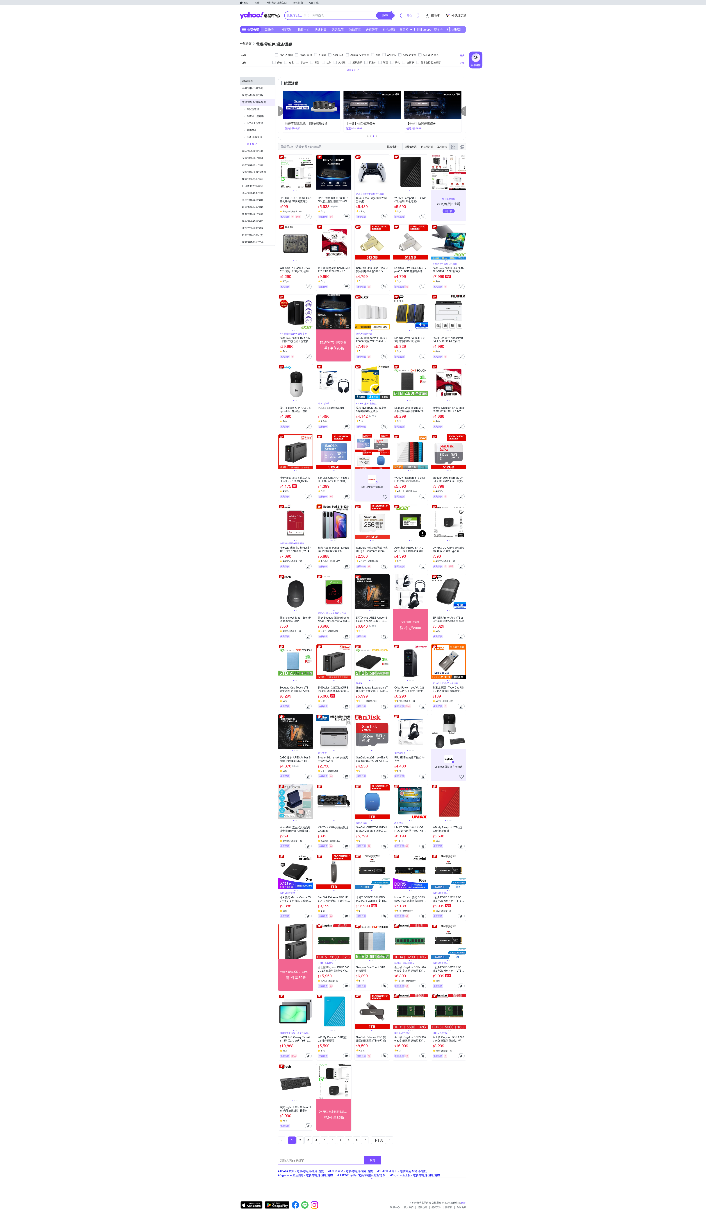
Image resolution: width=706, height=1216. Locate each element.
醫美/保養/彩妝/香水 (252, 179)
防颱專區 (355, 29)
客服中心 (395, 1207)
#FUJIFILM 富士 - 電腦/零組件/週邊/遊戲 (402, 1171)
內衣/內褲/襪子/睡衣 (252, 165)
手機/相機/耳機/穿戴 (252, 88)
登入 (409, 15)
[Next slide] (310, 172)
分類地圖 (461, 1207)
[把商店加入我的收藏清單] (385, 497)
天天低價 (338, 29)
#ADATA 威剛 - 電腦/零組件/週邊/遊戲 (301, 1171)
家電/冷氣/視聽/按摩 (252, 95)
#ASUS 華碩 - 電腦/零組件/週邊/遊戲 (350, 1171)
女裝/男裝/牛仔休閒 (252, 158)
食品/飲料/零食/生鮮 (252, 193)
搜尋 (372, 1160)
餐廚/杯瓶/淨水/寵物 (252, 214)
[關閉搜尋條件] (305, 15)
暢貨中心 (304, 29)
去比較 (448, 211)
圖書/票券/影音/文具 (252, 242)
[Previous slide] (280, 172)
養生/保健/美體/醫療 (252, 200)
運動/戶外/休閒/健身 (252, 228)
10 (364, 1140)
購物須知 (422, 1207)
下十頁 (378, 1140)
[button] (280, 111)
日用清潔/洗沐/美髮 (252, 186)
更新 (463, 1202)
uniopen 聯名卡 (432, 29)
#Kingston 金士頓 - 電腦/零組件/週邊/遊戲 (415, 1175)
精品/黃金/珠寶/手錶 (252, 151)
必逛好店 (372, 29)
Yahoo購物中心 (260, 15)
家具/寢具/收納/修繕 (252, 221)
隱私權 (448, 1207)
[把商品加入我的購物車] (308, 216)
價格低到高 (411, 146)
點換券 (269, 29)
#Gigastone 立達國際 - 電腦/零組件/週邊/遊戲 (305, 1175)
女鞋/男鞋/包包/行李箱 (254, 172)
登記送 (286, 29)
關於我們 (408, 1207)
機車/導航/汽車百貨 (252, 235)
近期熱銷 (442, 146)
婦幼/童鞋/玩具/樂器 (252, 207)
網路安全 (436, 1207)
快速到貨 (321, 29)
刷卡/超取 (389, 29)
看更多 (404, 29)
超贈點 (456, 29)
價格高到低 (427, 146)
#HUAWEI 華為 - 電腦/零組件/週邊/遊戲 (361, 1175)
